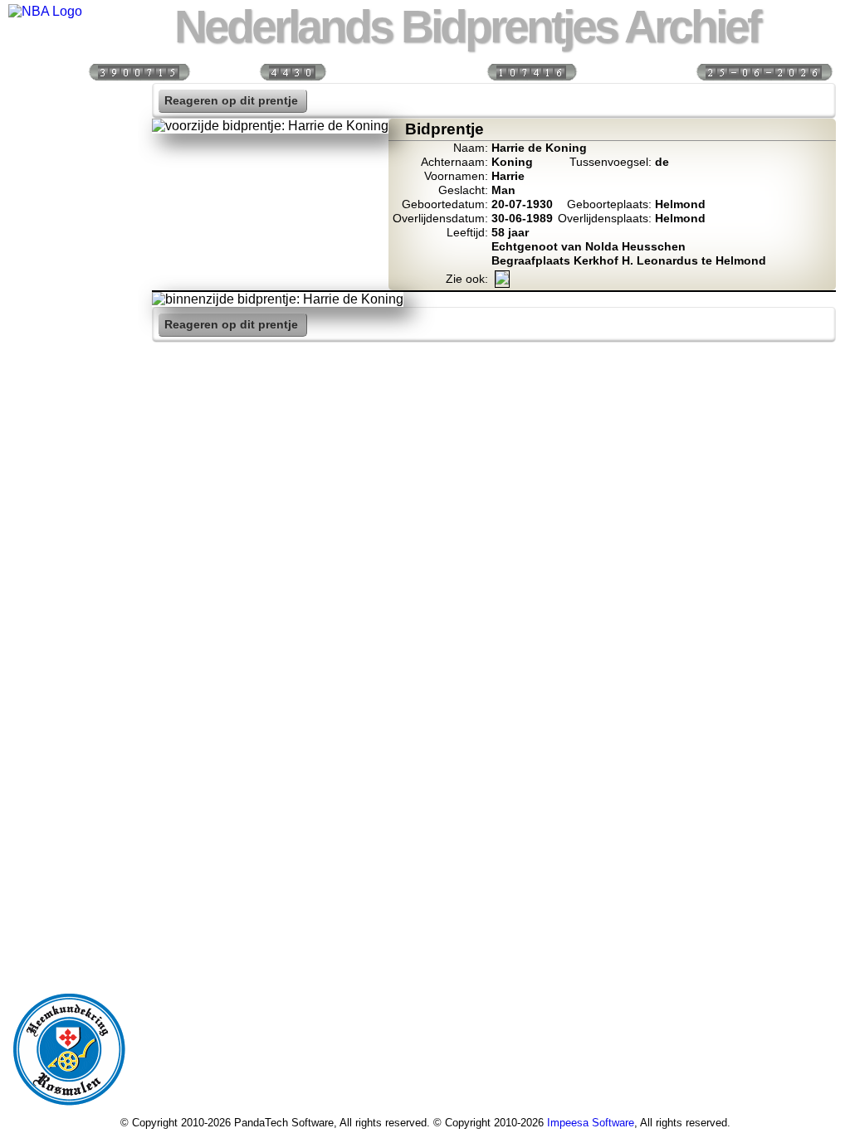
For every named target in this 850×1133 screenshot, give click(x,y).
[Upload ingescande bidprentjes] (69, 278)
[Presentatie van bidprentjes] (69, 350)
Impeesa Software (590, 1122)
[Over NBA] (45, 11)
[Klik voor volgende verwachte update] (763, 71)
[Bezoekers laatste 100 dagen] (292, 71)
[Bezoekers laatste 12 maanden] (138, 71)
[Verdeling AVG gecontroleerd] (531, 71)
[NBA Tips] (69, 207)
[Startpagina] (69, 100)
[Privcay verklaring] (69, 421)
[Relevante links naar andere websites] (69, 314)
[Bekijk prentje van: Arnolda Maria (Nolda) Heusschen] (502, 281)
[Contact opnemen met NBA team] (69, 243)
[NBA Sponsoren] (69, 457)
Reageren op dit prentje (231, 101)
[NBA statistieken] (69, 171)
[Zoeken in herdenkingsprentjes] (69, 385)
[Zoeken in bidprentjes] (69, 136)
